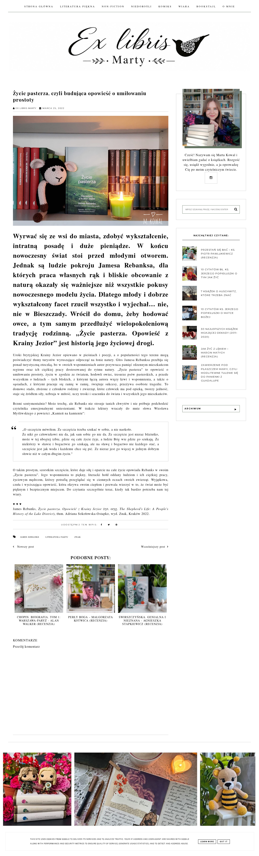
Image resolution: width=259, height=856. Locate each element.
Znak (77, 537)
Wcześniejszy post (153, 546)
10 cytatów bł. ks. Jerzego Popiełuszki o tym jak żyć (219, 273)
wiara (184, 6)
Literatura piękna (77, 6)
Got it (224, 842)
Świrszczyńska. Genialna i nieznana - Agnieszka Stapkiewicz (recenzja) (142, 620)
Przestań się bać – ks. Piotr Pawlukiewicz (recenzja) (218, 253)
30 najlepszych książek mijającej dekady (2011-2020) (219, 332)
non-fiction (113, 6)
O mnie (229, 6)
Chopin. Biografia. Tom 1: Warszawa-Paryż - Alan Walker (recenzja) (39, 620)
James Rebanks (29, 537)
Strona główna (38, 6)
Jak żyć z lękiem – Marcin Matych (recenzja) (214, 352)
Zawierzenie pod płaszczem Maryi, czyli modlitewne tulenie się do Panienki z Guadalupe (219, 372)
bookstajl (206, 6)
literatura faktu (57, 537)
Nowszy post (25, 546)
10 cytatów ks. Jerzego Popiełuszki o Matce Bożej (219, 313)
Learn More (207, 842)
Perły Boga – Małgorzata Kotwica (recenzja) (90, 618)
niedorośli (141, 6)
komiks (165, 6)
